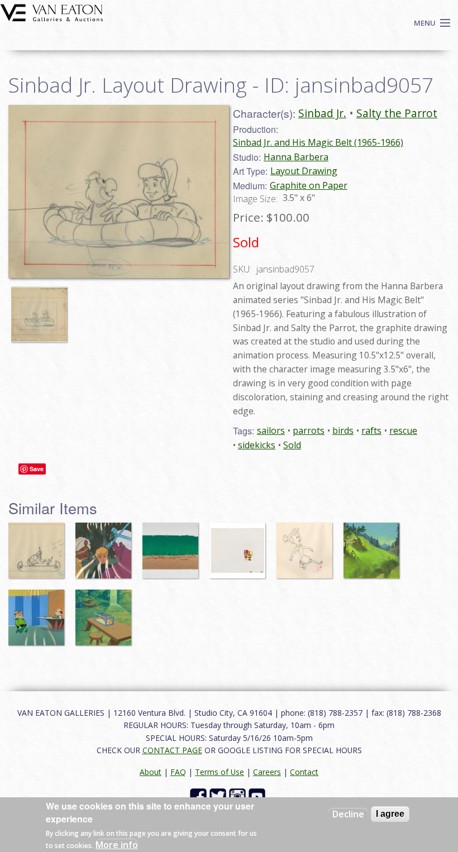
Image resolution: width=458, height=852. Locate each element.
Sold (292, 445)
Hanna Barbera (296, 157)
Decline (348, 814)
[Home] (51, 12)
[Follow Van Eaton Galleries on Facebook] (199, 796)
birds (343, 430)
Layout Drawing (303, 171)
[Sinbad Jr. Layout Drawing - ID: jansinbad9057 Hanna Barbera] (118, 190)
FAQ (178, 772)
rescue (403, 430)
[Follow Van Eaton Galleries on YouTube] (258, 796)
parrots (309, 430)
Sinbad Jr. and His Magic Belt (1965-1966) (318, 142)
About (150, 772)
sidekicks (256, 445)
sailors (271, 430)
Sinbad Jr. (322, 113)
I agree (390, 814)
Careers (267, 772)
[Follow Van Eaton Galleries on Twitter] (219, 796)
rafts (371, 430)
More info (117, 845)
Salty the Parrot (396, 113)
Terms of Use (219, 772)
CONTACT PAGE (172, 750)
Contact (304, 772)
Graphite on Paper (308, 185)
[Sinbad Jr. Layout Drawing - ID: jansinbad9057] (41, 309)
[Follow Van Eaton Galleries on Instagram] (239, 796)
